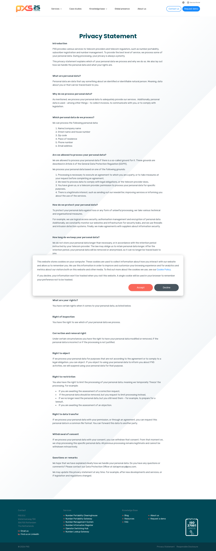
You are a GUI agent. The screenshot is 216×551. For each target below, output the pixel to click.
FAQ (126, 522)
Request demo (191, 9)
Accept (140, 287)
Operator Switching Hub (77, 528)
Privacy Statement (166, 547)
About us (142, 9)
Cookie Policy (164, 269)
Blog (126, 515)
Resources (129, 519)
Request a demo (158, 519)
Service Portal (195, 2)
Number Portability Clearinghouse (81, 515)
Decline (166, 287)
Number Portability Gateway (79, 519)
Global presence (122, 9)
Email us (24, 531)
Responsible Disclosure (187, 547)
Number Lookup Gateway (77, 532)
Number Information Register (79, 525)
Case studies (75, 9)
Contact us (174, 9)
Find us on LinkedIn (30, 534)
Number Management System (80, 522)
